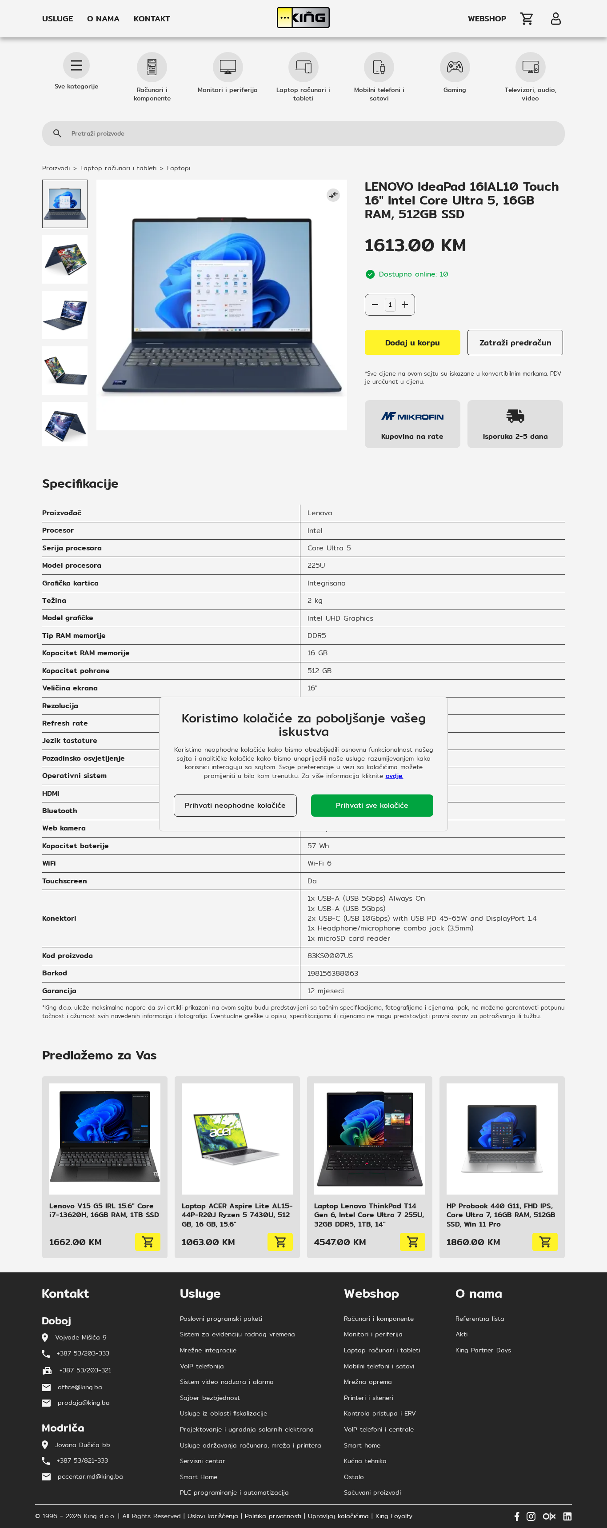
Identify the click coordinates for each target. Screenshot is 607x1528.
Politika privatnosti (273, 1516)
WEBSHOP (487, 19)
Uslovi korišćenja (213, 1516)
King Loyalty (393, 1516)
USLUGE (57, 19)
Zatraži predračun (515, 342)
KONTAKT (152, 19)
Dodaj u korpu (412, 342)
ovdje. (394, 776)
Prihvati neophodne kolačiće (235, 805)
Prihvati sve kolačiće (372, 805)
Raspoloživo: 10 (390, 285)
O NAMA (103, 19)
